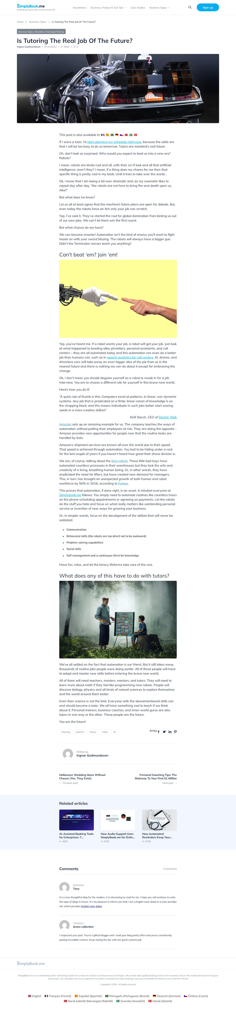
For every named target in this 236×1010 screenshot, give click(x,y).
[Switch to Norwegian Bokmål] (126, 134)
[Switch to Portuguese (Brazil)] (112, 134)
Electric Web (168, 417)
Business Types (158, 7)
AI (114, 732)
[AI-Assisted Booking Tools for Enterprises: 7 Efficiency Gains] (76, 826)
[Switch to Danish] (135, 134)
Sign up (208, 7)
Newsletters (79, 7)
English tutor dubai (91, 906)
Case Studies (137, 7)
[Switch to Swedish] (130, 134)
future (93, 732)
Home (20, 21)
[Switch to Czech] (121, 134)
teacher (80, 732)
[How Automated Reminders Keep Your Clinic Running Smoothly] (159, 826)
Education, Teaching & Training (49, 31)
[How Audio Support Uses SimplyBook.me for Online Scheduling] (118, 826)
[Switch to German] (116, 134)
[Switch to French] (102, 134)
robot (105, 732)
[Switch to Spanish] (107, 134)
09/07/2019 (78, 885)
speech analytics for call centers (130, 357)
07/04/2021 (78, 923)
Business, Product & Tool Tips (107, 7)
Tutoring (65, 732)
